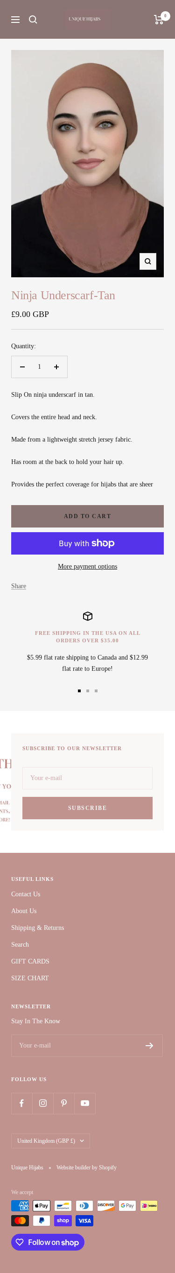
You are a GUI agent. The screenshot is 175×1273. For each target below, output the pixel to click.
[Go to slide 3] (96, 690)
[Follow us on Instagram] (42, 1103)
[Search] (33, 19)
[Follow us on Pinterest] (63, 1103)
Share (18, 586)
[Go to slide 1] (79, 690)
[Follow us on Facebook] (21, 1103)
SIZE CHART (30, 978)
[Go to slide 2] (87, 690)
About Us (23, 910)
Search (20, 944)
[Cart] (159, 19)
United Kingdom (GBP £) (46, 1141)
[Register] (150, 1045)
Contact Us (25, 894)
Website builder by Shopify (86, 1167)
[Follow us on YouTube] (84, 1103)
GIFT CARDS (30, 961)
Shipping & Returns (37, 927)
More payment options (87, 566)
